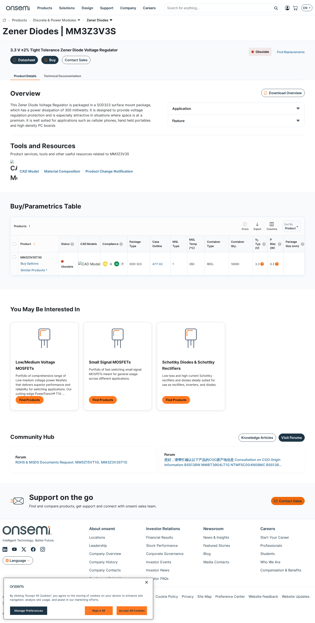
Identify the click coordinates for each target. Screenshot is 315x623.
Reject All (98, 610)
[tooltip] (257, 226)
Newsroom (213, 528)
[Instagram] (42, 549)
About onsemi (102, 528)
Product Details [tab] (25, 76)
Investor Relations (163, 528)
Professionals (271, 545)
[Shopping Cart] (297, 8)
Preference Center (230, 596)
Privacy (188, 596)
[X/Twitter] (24, 549)
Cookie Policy (167, 596)
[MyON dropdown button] (288, 8)
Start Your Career (274, 537)
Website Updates (295, 596)
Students (267, 553)
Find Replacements (291, 52)
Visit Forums (291, 437)
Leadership (98, 545)
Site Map (204, 596)
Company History (103, 562)
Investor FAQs (157, 578)
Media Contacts (216, 562)
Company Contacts (105, 570)
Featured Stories (216, 545)
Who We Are (270, 562)
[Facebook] (34, 549)
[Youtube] (15, 549)
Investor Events (158, 562)
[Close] (146, 582)
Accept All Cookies (132, 610)
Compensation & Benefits (280, 570)
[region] (78, 599)
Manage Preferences (28, 610)
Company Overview (105, 553)
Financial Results (159, 537)
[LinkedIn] (6, 549)
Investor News (157, 570)
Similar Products (33, 270)
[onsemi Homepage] (18, 8)
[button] (276, 8)
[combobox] (218, 8)
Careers (267, 528)
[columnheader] (38, 244)
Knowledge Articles (257, 437)
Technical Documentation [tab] (62, 76)
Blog (207, 553)
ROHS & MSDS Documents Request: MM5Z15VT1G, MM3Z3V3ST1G (71, 462)
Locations (97, 537)
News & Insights (216, 537)
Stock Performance (162, 545)
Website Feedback (263, 596)
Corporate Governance (164, 553)
